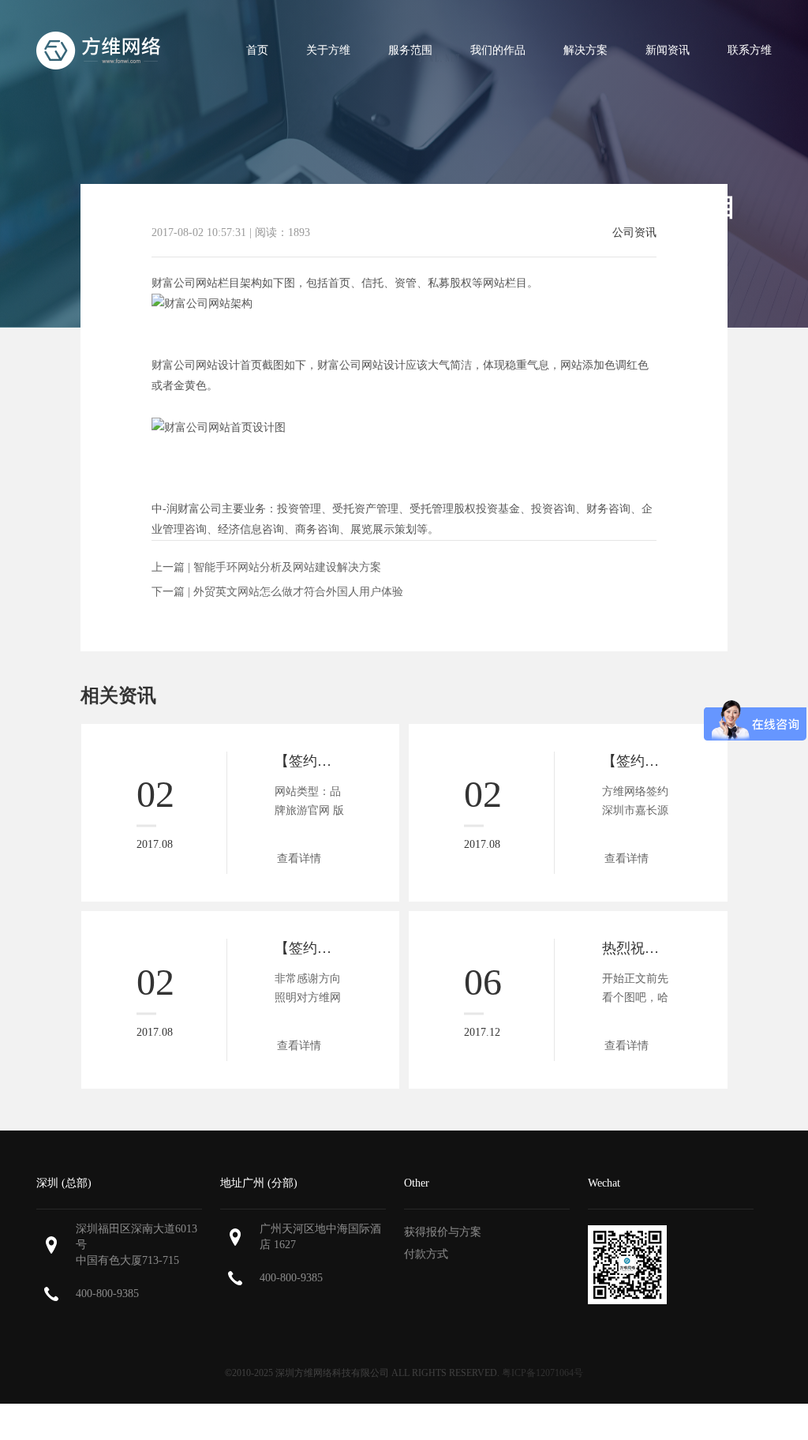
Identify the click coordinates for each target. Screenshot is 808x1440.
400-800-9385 (107, 1293)
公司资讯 (634, 232)
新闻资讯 (667, 50)
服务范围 (410, 50)
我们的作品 (498, 50)
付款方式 (426, 1254)
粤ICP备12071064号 (542, 1372)
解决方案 (585, 50)
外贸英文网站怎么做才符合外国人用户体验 (298, 592)
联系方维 (750, 50)
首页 (257, 50)
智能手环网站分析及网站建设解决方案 (287, 567)
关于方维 (328, 50)
